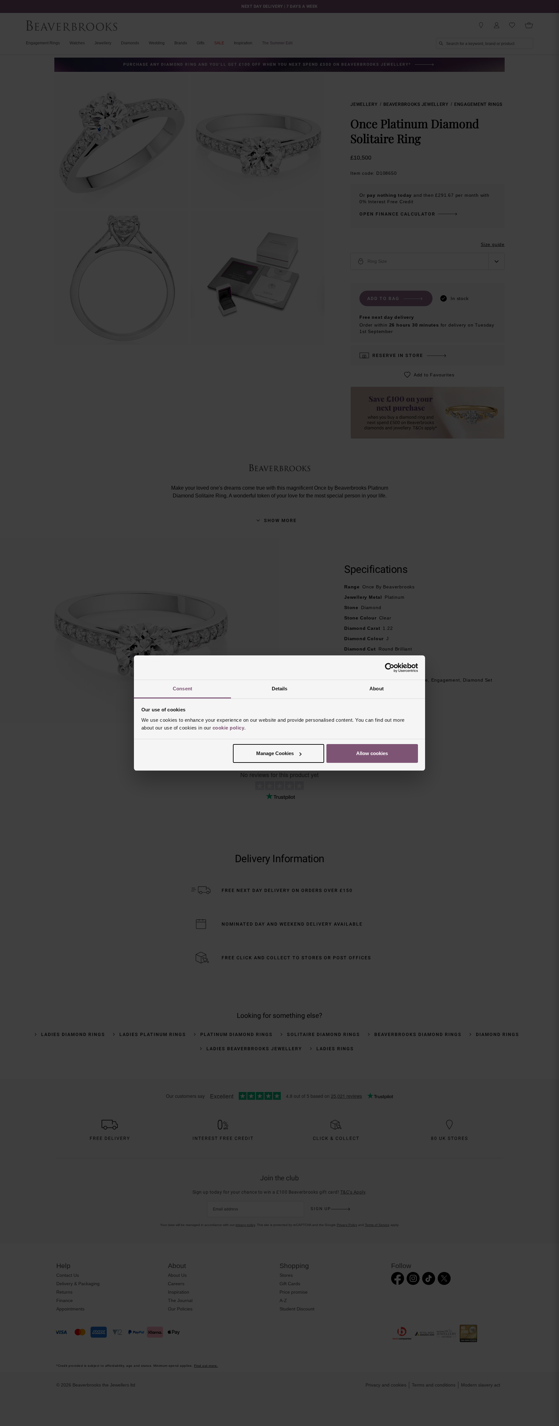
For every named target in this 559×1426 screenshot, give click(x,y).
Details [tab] (280, 688)
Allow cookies (372, 753)
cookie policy (229, 727)
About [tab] (376, 688)
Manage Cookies (275, 753)
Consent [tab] (182, 688)
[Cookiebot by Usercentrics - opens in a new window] (389, 668)
